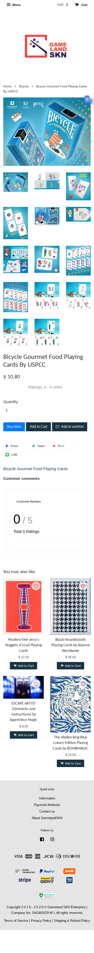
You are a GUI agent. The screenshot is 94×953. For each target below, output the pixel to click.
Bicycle (24, 86)
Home (7, 86)
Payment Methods (47, 805)
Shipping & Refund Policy (72, 920)
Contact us (47, 811)
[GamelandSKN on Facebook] (42, 840)
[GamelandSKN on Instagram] (52, 840)
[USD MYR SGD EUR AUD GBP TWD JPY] (62, 5)
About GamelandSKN (47, 818)
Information (47, 798)
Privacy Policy (41, 920)
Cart (83, 5)
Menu (16, 5)
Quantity (10, 402)
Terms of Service (16, 920)
